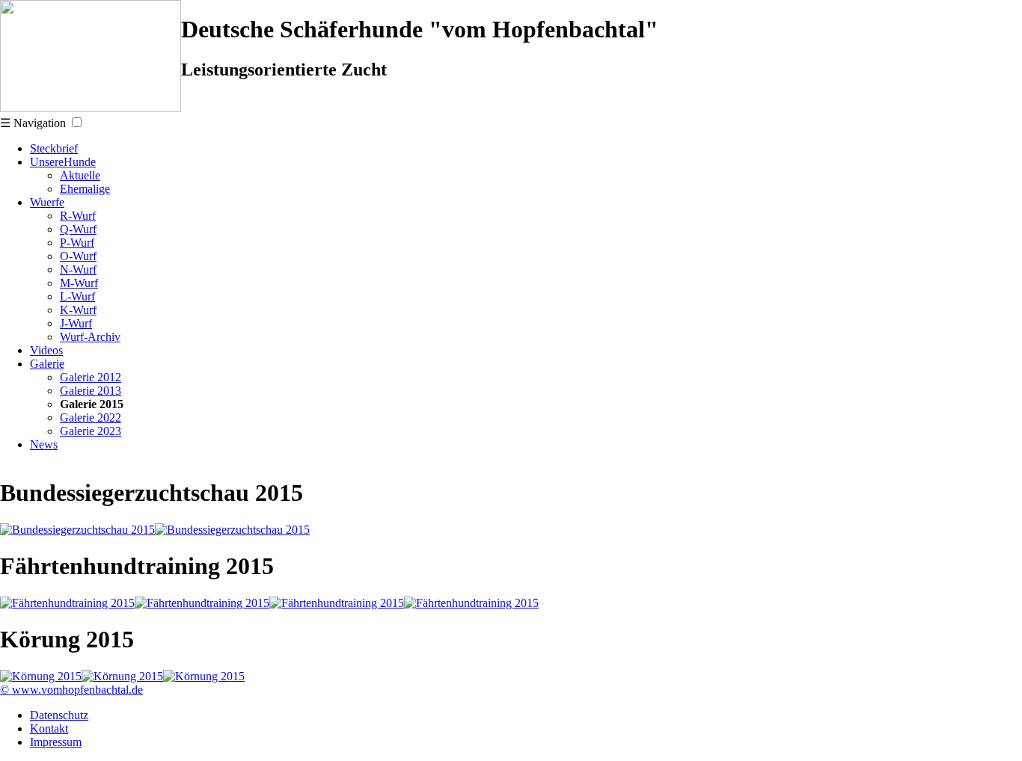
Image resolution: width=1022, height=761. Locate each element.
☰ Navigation (33, 123)
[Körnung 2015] (41, 676)
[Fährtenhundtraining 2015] (67, 603)
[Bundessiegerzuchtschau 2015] (77, 529)
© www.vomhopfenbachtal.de (71, 689)
